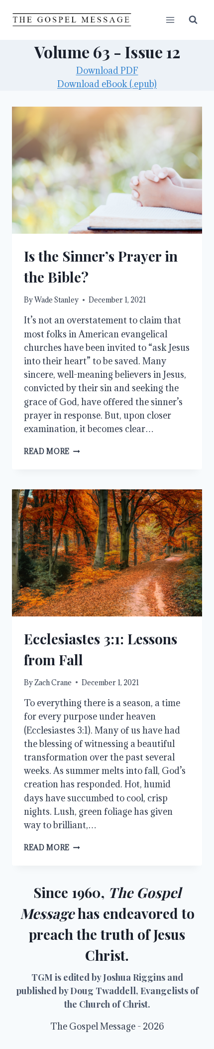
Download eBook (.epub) (107, 84)
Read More (52, 451)
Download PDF (107, 70)
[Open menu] (170, 19)
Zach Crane (53, 682)
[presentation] (107, 170)
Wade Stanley (56, 299)
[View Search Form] (193, 20)
